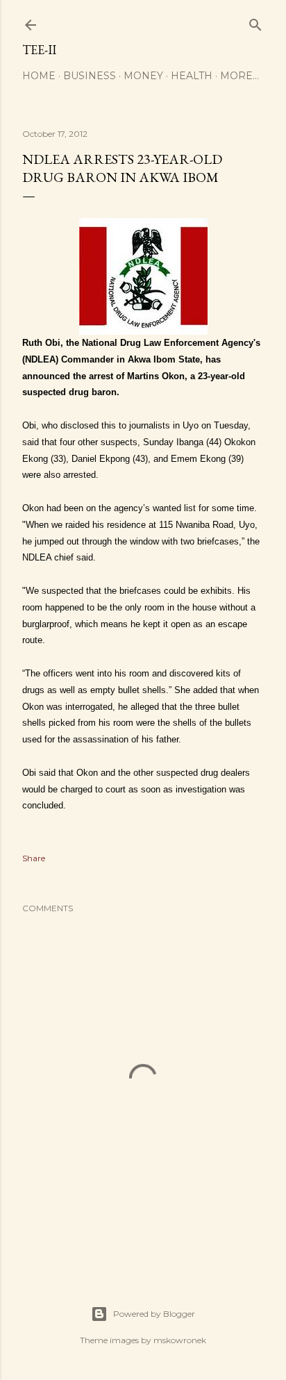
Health (191, 75)
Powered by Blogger (154, 1313)
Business (89, 75)
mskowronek (179, 1340)
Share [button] (33, 858)
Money (143, 75)
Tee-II (39, 50)
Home (39, 75)
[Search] (255, 21)
